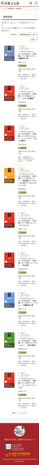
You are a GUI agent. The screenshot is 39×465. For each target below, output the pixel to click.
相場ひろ (21, 62)
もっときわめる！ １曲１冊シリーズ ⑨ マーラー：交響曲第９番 (27, 56)
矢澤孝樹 (21, 102)
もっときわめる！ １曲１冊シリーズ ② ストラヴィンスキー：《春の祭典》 (27, 343)
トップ (3, 8)
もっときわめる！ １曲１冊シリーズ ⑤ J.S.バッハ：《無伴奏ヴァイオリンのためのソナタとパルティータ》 (27, 180)
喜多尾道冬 (21, 269)
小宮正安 (21, 144)
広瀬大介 (21, 391)
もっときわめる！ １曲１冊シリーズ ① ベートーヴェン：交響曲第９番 (27, 303)
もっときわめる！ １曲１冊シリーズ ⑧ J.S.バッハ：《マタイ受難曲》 (27, 96)
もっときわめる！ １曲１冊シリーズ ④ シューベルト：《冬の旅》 (27, 263)
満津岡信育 (21, 349)
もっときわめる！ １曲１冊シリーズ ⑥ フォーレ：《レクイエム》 (27, 223)
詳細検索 (11, 8)
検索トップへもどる (19, 413)
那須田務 (21, 189)
